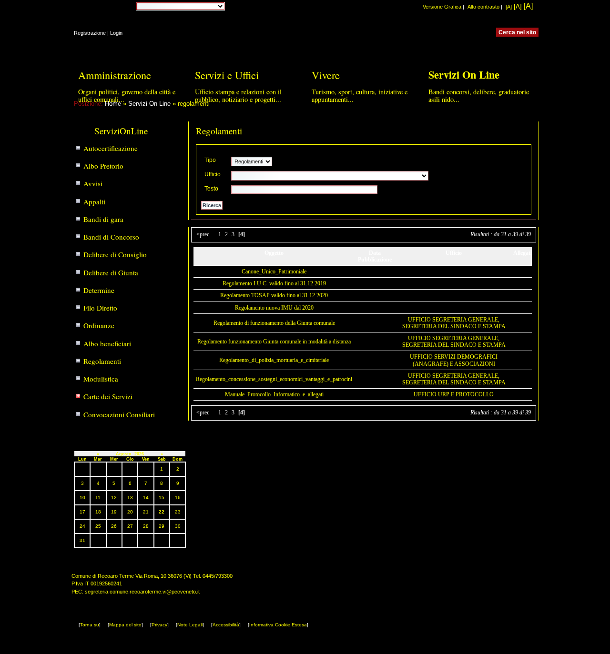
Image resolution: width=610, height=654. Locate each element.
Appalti (94, 201)
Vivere (326, 75)
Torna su (89, 624)
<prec (202, 234)
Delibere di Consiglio (115, 254)
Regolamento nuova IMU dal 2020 (274, 307)
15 (161, 497)
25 (98, 526)
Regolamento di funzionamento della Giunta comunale (274, 323)
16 (178, 497)
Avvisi (92, 183)
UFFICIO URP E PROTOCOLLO (454, 394)
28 (146, 526)
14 (146, 497)
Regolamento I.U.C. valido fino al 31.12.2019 (274, 283)
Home (113, 103)
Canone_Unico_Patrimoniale (274, 271)
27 (130, 526)
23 (178, 511)
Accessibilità (226, 624)
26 (114, 526)
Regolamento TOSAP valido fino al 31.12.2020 (274, 295)
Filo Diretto (100, 307)
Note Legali (190, 624)
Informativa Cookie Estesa (278, 624)
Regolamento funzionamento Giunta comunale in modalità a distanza (274, 341)
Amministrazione (114, 75)
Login (116, 33)
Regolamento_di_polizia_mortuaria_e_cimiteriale (274, 360)
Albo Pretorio (103, 166)
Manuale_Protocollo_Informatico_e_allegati (274, 394)
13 (130, 497)
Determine (98, 290)
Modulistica (100, 378)
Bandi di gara (103, 219)
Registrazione (90, 33)
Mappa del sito (125, 624)
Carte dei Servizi (107, 396)
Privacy (159, 624)
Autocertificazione (110, 148)
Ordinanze (98, 325)
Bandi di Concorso (111, 236)
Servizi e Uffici (227, 75)
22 (161, 511)
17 (82, 511)
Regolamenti (102, 361)
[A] (509, 7)
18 (98, 511)
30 (178, 526)
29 (161, 526)
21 (146, 511)
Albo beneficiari (107, 343)
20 (130, 511)
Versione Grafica (442, 7)
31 (82, 540)
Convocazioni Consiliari (119, 414)
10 (82, 497)
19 (114, 511)
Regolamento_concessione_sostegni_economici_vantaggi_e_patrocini (274, 379)
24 (82, 526)
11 (98, 497)
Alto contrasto (483, 7)
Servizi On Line (149, 103)
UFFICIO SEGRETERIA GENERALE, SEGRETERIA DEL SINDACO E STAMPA (454, 323)
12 (114, 497)
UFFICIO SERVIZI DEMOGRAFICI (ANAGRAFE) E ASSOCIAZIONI (454, 360)
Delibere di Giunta (110, 272)
